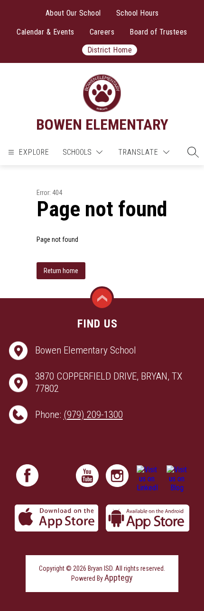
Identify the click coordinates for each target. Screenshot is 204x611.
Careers (102, 31)
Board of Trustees (158, 31)
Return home (61, 271)
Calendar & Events (45, 31)
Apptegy (118, 578)
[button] (191, 152)
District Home (109, 49)
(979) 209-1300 (93, 414)
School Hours (137, 13)
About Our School (73, 13)
